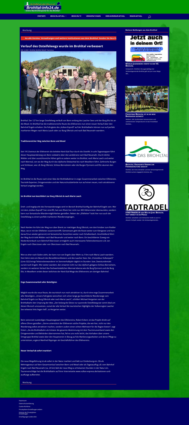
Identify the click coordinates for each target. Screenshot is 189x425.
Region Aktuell (136, 16)
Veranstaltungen (93, 16)
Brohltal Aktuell (41, 50)
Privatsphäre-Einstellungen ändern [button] (30, 409)
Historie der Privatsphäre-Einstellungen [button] (27, 413)
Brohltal (32, 50)
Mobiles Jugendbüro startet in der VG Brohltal (142, 64)
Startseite (41, 16)
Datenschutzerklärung (26, 403)
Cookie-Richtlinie (24, 406)
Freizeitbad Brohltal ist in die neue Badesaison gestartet (140, 115)
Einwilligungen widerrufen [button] (28, 417)
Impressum (23, 401)
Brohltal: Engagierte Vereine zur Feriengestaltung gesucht (140, 165)
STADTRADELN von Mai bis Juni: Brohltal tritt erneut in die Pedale (145, 213)
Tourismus (50, 50)
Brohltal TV (76, 16)
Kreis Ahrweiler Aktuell (115, 16)
